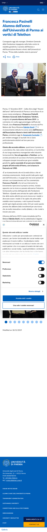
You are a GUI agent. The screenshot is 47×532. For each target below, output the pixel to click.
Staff (4, 523)
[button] (5, 3)
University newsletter (11, 518)
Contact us (34, 524)
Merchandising (8, 513)
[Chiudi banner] (43, 224)
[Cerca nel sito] (38, 10)
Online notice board (10, 488)
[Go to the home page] (11, 8)
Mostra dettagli (34, 291)
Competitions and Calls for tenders (16, 508)
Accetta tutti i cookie (23, 298)
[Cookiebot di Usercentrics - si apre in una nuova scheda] (29, 224)
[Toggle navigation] (43, 9)
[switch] (41, 269)
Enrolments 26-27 (34, 519)
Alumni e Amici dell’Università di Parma (16, 493)
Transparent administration (13, 498)
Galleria (5, 530)
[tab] (6, 322)
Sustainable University (11, 503)
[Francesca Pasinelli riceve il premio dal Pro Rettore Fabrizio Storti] (23, 79)
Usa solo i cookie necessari (23, 305)
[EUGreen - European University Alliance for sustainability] (13, 12)
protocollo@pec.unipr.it (14, 480)
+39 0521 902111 (11, 478)
